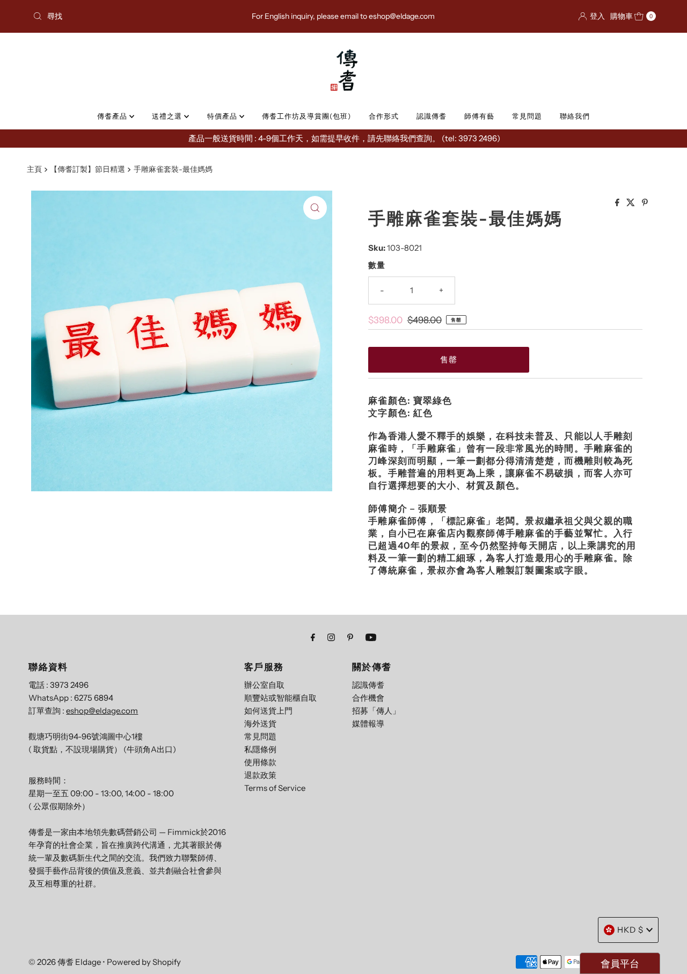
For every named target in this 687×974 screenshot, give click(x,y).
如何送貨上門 (268, 711)
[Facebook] (313, 637)
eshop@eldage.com (102, 711)
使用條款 (260, 762)
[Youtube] (371, 637)
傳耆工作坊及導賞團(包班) (306, 116)
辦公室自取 (264, 685)
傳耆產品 (113, 116)
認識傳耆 (431, 116)
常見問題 (527, 116)
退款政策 (260, 775)
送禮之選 (168, 116)
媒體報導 (368, 723)
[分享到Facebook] (618, 203)
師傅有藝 (479, 116)
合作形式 (384, 116)
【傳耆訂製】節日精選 (87, 169)
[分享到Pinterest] (645, 203)
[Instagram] (331, 637)
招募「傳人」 (376, 711)
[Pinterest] (350, 637)
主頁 (34, 169)
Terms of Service (274, 788)
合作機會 (368, 698)
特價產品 (223, 116)
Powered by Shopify (144, 962)
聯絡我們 (575, 116)
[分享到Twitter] (631, 203)
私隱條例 (260, 749)
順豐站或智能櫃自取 (280, 698)
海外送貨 (260, 723)
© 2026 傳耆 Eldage (64, 962)
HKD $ (630, 930)
